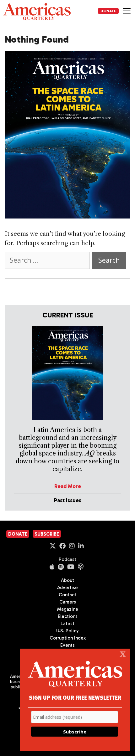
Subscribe (47, 534)
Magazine (67, 609)
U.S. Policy (67, 631)
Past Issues (67, 500)
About (67, 580)
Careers (67, 602)
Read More (67, 486)
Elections (68, 616)
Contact (67, 595)
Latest (67, 623)
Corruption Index (68, 638)
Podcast (67, 559)
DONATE (108, 11)
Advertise (67, 587)
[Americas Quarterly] (37, 11)
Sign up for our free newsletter (75, 697)
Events (67, 645)
